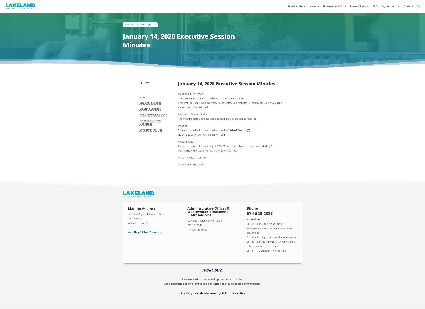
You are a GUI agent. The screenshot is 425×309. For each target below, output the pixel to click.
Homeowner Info (333, 6)
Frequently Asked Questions (150, 122)
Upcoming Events (150, 102)
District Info (295, 6)
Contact (408, 6)
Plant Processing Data (153, 114)
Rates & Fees (358, 6)
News (313, 6)
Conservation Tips (150, 129)
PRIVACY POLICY (213, 269)
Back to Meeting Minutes (141, 25)
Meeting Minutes (150, 108)
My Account (389, 6)
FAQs (376, 6)
